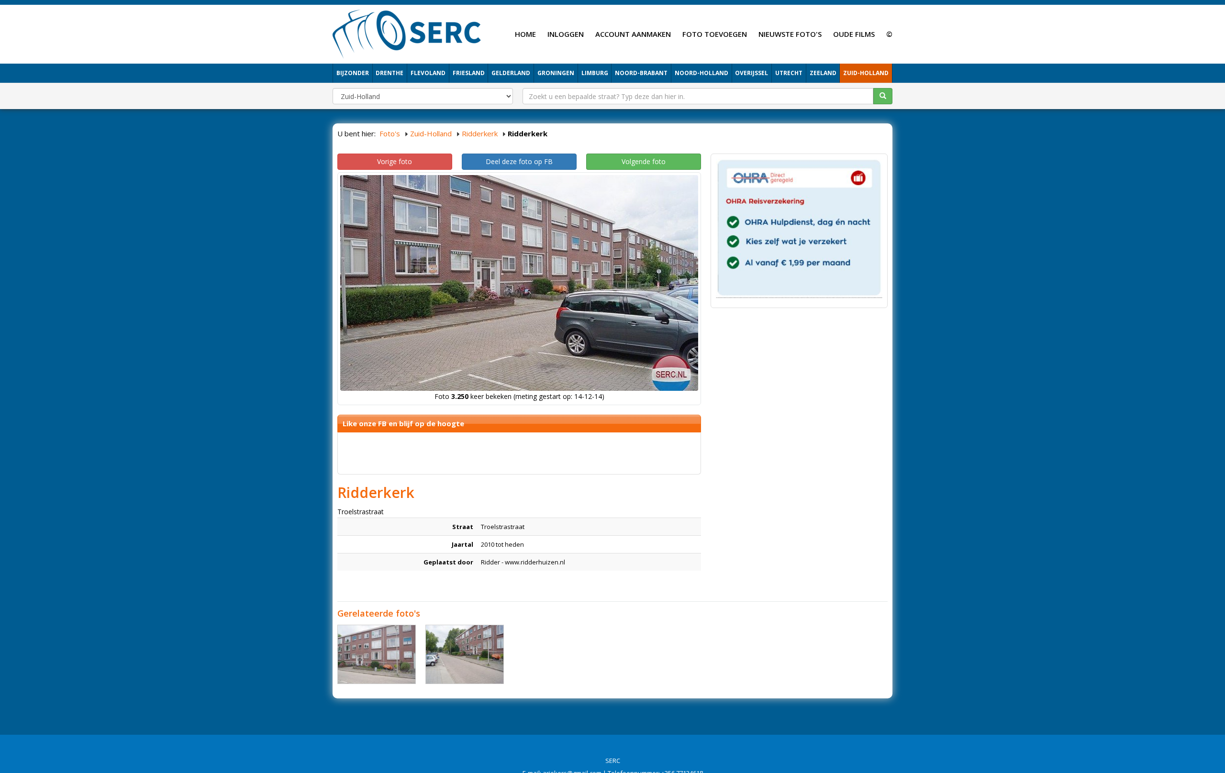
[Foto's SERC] (407, 33)
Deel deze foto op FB (519, 161)
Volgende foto (644, 161)
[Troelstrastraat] (376, 654)
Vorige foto (394, 161)
